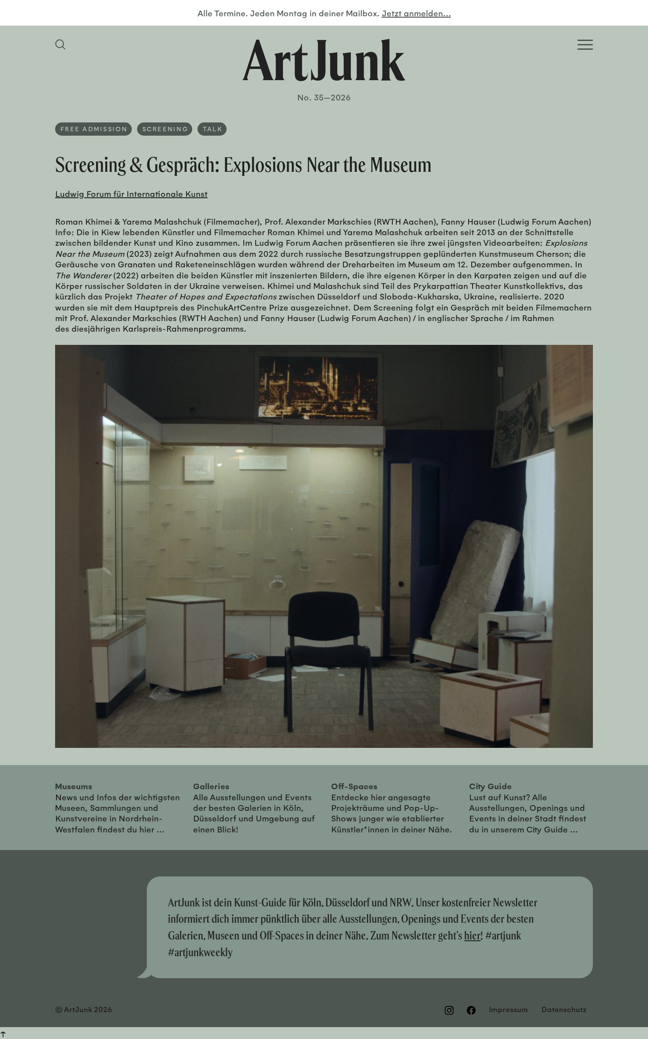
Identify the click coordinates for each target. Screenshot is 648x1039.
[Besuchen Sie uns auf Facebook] (471, 1010)
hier (472, 935)
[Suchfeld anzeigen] (61, 44)
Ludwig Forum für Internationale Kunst (131, 193)
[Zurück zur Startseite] (324, 60)
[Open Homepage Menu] (585, 45)
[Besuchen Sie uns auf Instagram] (449, 1010)
